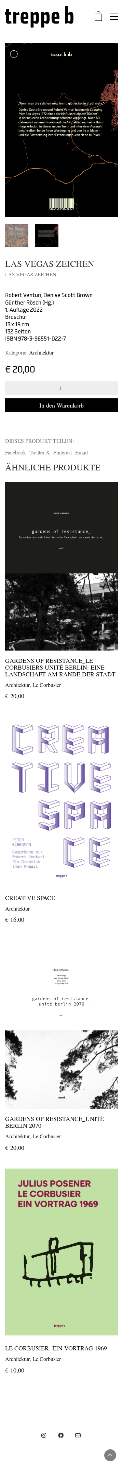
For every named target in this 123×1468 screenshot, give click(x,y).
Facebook (15, 452)
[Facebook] (61, 1435)
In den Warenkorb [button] (24, 684)
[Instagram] (44, 1435)
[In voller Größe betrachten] (14, 54)
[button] (114, 16)
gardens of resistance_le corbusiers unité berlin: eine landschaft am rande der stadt (60, 667)
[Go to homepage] (39, 17)
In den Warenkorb (61, 405)
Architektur (41, 352)
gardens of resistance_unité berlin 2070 (54, 1122)
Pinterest (62, 452)
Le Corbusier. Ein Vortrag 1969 (56, 1348)
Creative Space (30, 898)
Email (81, 452)
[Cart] (98, 16)
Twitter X (39, 452)
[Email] (78, 1435)
